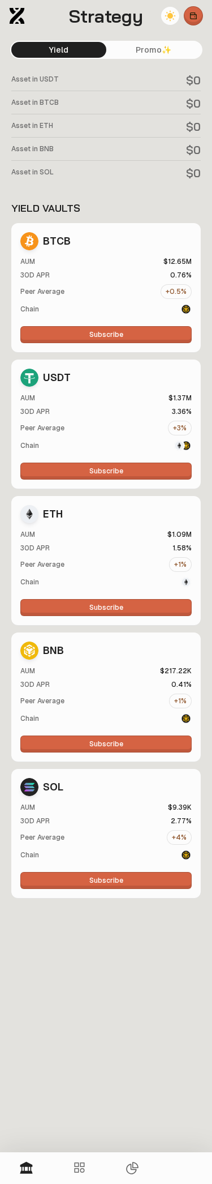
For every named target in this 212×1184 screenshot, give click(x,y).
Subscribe (106, 335)
